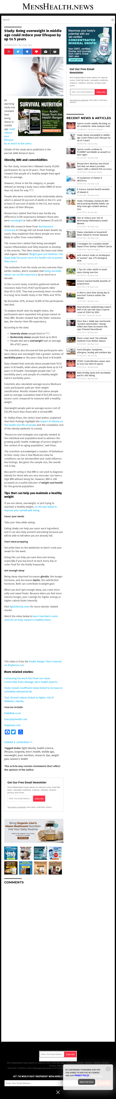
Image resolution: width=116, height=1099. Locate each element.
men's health (33, 751)
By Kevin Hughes (94, 250)
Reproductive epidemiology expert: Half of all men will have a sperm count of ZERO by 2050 (94, 310)
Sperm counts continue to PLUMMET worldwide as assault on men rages (93, 152)
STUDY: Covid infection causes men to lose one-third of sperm (93, 362)
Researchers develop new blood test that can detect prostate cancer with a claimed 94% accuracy (94, 166)
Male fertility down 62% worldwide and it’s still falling (93, 374)
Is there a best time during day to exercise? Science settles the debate (93, 295)
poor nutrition (26, 755)
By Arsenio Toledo (95, 172)
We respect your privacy (42, 1068)
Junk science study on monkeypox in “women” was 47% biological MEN (93, 258)
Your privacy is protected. (16, 807)
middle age (48, 751)
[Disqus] (33, 924)
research (40, 755)
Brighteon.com (12, 725)
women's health (19, 759)
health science (45, 748)
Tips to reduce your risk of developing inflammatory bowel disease (92, 221)
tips (48, 755)
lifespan (8, 751)
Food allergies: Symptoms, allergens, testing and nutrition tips (94, 351)
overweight (16, 220)
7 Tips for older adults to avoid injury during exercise (92, 271)
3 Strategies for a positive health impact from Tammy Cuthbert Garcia (94, 245)
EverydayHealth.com (15, 719)
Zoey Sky (27, 45)
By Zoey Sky (92, 144)
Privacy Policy (81, 1075)
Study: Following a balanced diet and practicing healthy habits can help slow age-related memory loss (93, 205)
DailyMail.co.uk (12, 713)
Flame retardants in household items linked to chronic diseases (92, 233)
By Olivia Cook (93, 184)
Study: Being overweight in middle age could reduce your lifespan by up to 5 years (93, 138)
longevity (19, 751)
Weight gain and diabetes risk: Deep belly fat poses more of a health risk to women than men (33, 258)
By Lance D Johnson (95, 130)
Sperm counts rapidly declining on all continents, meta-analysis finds (93, 125)
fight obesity (29, 748)
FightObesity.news (20, 606)
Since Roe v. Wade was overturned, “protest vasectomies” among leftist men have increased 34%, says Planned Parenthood (94, 325)
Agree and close (86, 1082)
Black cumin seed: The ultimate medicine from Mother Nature (92, 339)
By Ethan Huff (93, 158)
